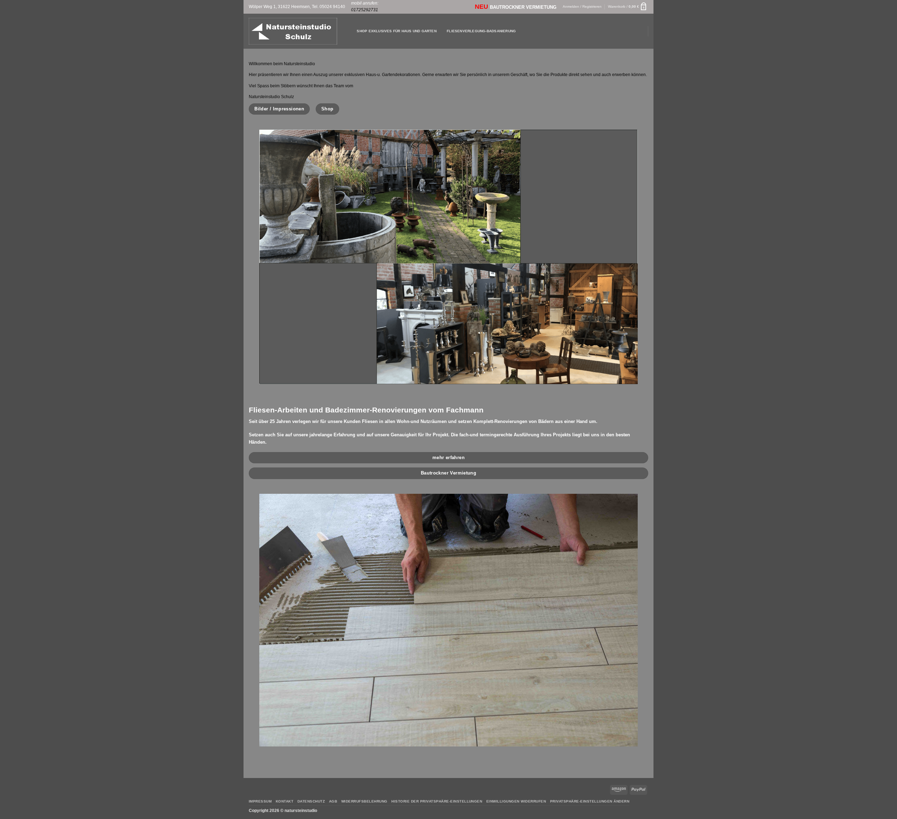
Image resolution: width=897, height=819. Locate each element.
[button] (628, 7)
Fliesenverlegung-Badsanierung (481, 31)
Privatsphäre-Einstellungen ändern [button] (589, 801)
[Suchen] (350, 31)
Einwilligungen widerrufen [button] (516, 801)
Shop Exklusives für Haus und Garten (396, 31)
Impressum (260, 801)
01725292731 (364, 9)
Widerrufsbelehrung (364, 801)
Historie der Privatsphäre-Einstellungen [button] (436, 801)
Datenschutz (311, 801)
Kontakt (284, 801)
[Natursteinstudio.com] (293, 31)
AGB (333, 801)
